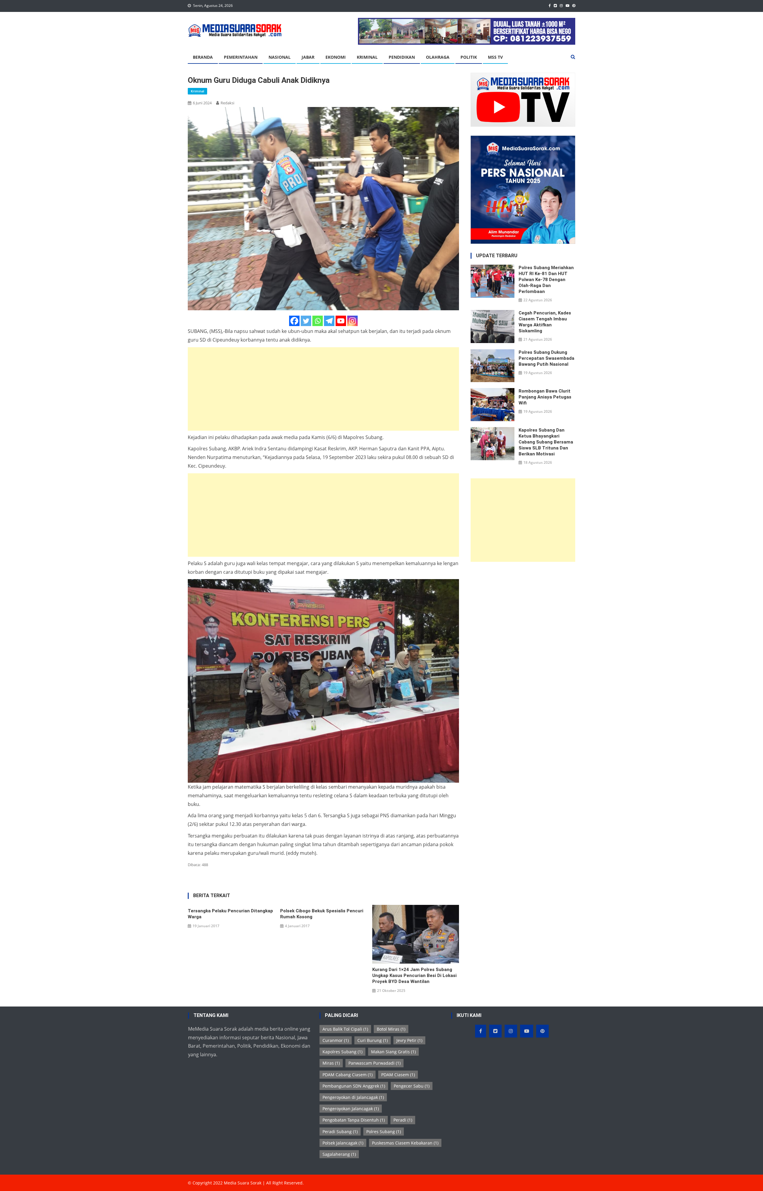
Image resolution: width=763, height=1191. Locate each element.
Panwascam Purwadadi (374, 1063)
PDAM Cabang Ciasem (347, 1074)
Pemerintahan (241, 57)
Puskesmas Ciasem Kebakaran (405, 1143)
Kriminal (367, 57)
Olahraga (437, 57)
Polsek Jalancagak (342, 1143)
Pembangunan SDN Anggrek (353, 1086)
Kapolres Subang (342, 1051)
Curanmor (335, 1040)
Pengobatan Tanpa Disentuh (353, 1120)
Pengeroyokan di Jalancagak (353, 1097)
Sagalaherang (339, 1154)
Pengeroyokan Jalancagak (350, 1108)
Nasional (280, 57)
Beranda (203, 57)
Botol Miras (391, 1029)
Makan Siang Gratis (393, 1051)
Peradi (402, 1120)
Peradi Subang (340, 1131)
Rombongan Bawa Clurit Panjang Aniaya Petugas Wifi (545, 397)
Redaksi (227, 103)
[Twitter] (306, 321)
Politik (468, 57)
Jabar (308, 57)
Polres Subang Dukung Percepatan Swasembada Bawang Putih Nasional (546, 358)
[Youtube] (341, 321)
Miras (331, 1063)
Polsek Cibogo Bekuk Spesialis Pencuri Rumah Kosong (321, 913)
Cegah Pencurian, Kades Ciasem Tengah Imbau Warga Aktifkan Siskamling (545, 322)
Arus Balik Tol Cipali (345, 1029)
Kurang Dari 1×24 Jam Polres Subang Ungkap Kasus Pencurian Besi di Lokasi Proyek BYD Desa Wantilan (414, 975)
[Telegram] (329, 321)
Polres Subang (383, 1131)
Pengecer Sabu (411, 1086)
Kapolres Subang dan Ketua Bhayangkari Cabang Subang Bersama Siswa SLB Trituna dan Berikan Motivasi (546, 442)
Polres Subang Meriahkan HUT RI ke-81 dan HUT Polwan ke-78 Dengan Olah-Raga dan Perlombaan (546, 279)
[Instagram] (352, 321)
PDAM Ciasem (398, 1074)
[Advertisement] (323, 389)
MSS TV (495, 57)
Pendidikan (402, 57)
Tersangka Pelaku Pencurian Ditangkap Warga (230, 913)
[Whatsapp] (317, 321)
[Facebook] (294, 321)
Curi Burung (372, 1040)
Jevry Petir (409, 1040)
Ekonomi (335, 57)
